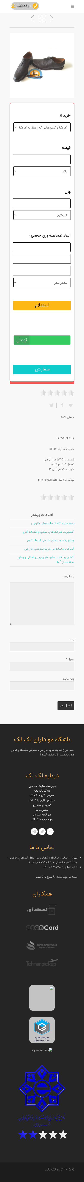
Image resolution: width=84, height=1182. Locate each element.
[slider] (57, 392)
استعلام (42, 305)
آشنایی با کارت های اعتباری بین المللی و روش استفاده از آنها (45, 560)
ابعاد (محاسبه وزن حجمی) (50, 235)
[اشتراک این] (61, 405)
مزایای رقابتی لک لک (42, 800)
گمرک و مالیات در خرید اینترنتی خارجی (49, 549)
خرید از (65, 115)
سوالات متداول (42, 814)
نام (71, 639)
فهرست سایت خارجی (42, 786)
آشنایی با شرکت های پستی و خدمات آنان (48, 532)
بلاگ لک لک (42, 791)
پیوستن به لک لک (42, 819)
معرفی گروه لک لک (42, 795)
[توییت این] (52, 405)
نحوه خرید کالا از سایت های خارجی (52, 523)
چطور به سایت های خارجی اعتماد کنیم (50, 540)
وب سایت (68, 679)
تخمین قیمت (60, 328)
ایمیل (70, 659)
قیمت (66, 148)
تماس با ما (42, 810)
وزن (68, 191)
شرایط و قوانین (42, 805)
